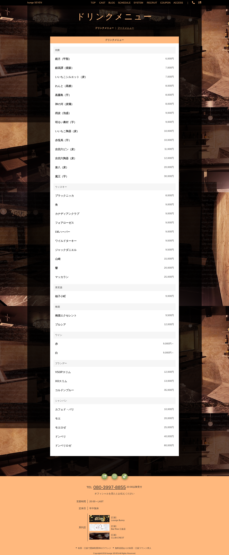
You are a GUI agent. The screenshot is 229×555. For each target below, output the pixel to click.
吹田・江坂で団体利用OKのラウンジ (94, 548)
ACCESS (178, 2)
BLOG (111, 2)
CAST (102, 2)
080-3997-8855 (109, 487)
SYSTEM (138, 2)
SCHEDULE (124, 2)
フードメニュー (126, 28)
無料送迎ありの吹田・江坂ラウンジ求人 (133, 548)
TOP (93, 2)
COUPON (165, 2)
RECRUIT (152, 2)
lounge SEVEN (34, 2)
